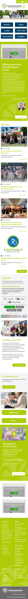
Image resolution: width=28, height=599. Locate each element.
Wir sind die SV (6, 553)
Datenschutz (22, 594)
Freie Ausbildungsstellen (7, 583)
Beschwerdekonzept (7, 531)
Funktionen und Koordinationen (19, 559)
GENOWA (5, 550)
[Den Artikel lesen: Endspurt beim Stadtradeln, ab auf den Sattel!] (14, 253)
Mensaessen (18, 575)
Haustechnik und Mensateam (19, 562)
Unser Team (21, 30)
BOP (3, 573)
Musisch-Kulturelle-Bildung (20, 534)
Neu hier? (7, 25)
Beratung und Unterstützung (19, 554)
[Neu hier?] (14, 317)
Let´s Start (5, 577)
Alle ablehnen (11, 310)
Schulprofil (5, 524)
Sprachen (17, 537)
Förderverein (18, 565)
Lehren (21, 25)
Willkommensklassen (20, 541)
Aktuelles (17, 571)
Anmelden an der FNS (6, 539)
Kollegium (17, 551)
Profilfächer (5, 548)
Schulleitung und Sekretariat (19, 548)
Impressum (15, 594)
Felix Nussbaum (6, 536)
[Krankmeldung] (14, 407)
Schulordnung (6, 529)
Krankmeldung (6, 542)
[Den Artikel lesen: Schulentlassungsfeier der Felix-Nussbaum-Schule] (14, 181)
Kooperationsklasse (20, 539)
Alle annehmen (9, 307)
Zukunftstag (5, 571)
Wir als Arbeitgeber (7, 535)
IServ (13, 420)
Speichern (20, 307)
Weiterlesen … (23, 159)
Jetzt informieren (19, 365)
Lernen (7, 30)
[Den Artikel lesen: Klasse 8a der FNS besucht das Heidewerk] (14, 146)
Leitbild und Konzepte (5, 526)
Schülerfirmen (6, 552)
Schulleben (21, 36)
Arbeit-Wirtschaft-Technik (20, 524)
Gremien (17, 556)
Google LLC (20, 50)
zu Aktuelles (22, 271)
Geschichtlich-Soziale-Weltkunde (20, 528)
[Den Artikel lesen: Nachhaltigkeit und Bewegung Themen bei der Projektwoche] (14, 217)
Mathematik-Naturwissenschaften (20, 531)
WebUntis (13, 412)
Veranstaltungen (19, 577)
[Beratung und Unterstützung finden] (14, 440)
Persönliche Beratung (5, 579)
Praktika (4, 575)
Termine (17, 573)
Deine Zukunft (8, 36)
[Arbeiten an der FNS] (14, 335)
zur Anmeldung (21, 117)
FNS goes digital (6, 533)
